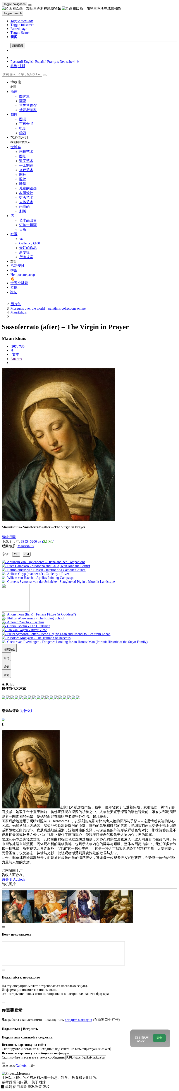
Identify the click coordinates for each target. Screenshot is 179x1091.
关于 (35, 1082)
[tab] (17, 346)
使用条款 (20, 1087)
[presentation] (93, 363)
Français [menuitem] (53, 61)
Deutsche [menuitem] (66, 61)
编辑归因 (9, 537)
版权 (46, 1087)
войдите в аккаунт (78, 1020)
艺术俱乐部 (20, 140)
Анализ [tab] (16, 359)
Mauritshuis (25, 546)
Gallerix (21, 1065)
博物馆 (15, 84)
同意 (159, 1038)
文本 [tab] (15, 354)
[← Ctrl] (58, 581)
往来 (42, 1082)
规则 (9, 1087)
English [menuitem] (29, 61)
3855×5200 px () (37, 541)
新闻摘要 (18, 45)
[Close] (44, 75)
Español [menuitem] (40, 61)
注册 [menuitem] (21, 66)
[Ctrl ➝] (39, 614)
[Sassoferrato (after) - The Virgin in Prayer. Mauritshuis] (58, 520)
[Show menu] (30, 5)
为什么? (26, 711)
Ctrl (16, 554)
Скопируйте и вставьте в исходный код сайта (35, 1049)
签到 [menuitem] (13, 66)
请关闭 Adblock (13, 879)
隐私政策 (35, 1087)
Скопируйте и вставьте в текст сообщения (33, 1057)
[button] (21, 21)
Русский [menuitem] (16, 61)
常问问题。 (22, 1082)
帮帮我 (7, 1082)
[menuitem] (76, 61)
